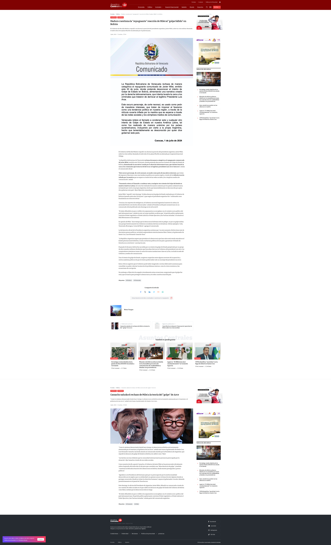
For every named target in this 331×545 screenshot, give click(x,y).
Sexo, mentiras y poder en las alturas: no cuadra (208, 106)
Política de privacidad (9, 540)
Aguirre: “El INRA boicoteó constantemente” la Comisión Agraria (208, 112)
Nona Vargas (128, 309)
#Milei (137, 504)
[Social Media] (214, 521)
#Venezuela (138, 280)
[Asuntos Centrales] (118, 5)
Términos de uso (22, 540)
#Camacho (129, 504)
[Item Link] (123, 351)
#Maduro (129, 280)
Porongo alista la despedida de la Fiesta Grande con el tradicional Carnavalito (208, 79)
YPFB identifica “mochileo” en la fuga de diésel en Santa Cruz (209, 118)
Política (118, 14)
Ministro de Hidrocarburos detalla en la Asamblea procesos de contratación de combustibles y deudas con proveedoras (209, 99)
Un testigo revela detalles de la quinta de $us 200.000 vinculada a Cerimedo (209, 91)
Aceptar (40, 539)
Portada (112, 14)
